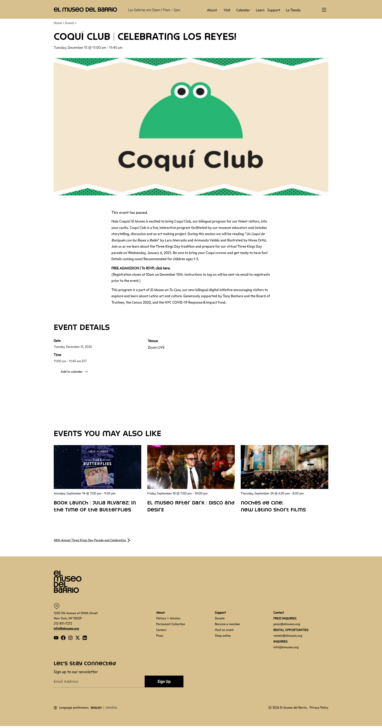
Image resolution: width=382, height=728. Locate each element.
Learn (260, 10)
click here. (163, 268)
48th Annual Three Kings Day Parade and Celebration (90, 540)
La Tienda (293, 10)
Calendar (243, 10)
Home (58, 23)
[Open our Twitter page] (77, 637)
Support (273, 10)
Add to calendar (72, 372)
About (212, 10)
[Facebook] (63, 637)
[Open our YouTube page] (56, 637)
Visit (227, 10)
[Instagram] (70, 637)
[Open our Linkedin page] (84, 637)
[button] (85, 9)
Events (69, 23)
